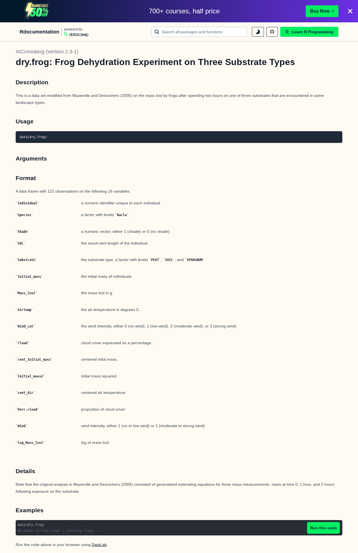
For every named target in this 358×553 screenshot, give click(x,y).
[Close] (350, 11)
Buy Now (319, 11)
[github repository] (272, 32)
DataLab (99, 544)
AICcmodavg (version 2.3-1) (47, 51)
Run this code (323, 528)
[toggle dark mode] (258, 32)
